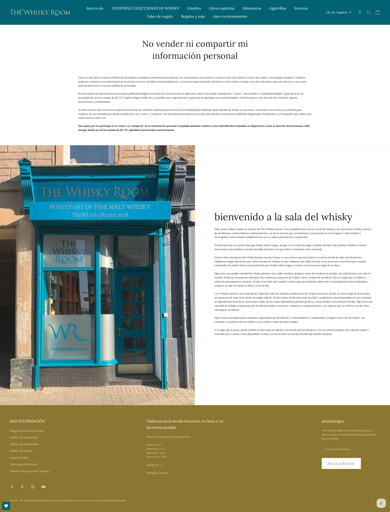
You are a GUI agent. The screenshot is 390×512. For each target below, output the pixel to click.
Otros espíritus (222, 8)
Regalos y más (193, 16)
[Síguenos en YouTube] (43, 487)
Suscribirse (341, 463)
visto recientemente (230, 16)
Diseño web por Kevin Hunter (29, 471)
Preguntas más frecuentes (27, 431)
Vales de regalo (160, 16)
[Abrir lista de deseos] (6, 506)
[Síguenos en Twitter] (22, 487)
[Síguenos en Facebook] (12, 487)
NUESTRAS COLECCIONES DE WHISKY (145, 8)
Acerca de (94, 8)
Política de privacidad (24, 437)
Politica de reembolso (24, 444)
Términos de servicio (23, 464)
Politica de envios (21, 451)
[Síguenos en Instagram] (33, 487)
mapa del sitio (19, 457)
